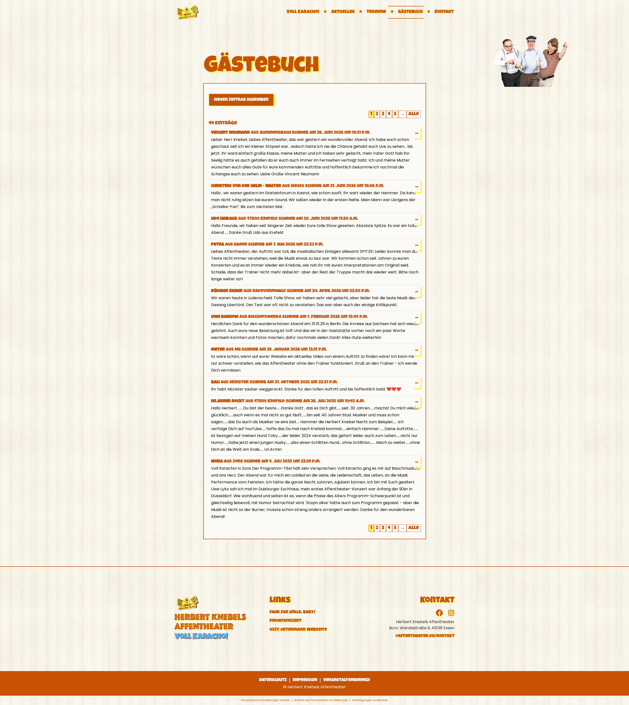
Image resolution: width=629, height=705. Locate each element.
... (418, 131)
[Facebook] (439, 612)
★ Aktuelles (338, 12)
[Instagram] (451, 612)
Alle (413, 114)
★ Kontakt (440, 12)
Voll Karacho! (302, 12)
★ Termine (371, 12)
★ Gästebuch (406, 12)
